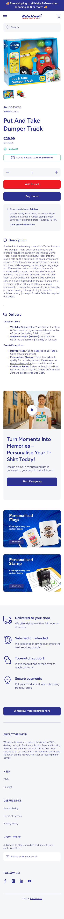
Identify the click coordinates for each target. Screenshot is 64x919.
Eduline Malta (36, 898)
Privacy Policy (10, 823)
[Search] (6, 27)
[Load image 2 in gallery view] (21, 94)
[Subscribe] (56, 856)
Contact (7, 787)
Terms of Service (12, 816)
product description (21, 363)
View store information (22, 224)
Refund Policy (10, 808)
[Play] (32, 410)
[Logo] (32, 17)
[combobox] (32, 27)
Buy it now (32, 196)
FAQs (6, 779)
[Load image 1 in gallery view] (8, 94)
